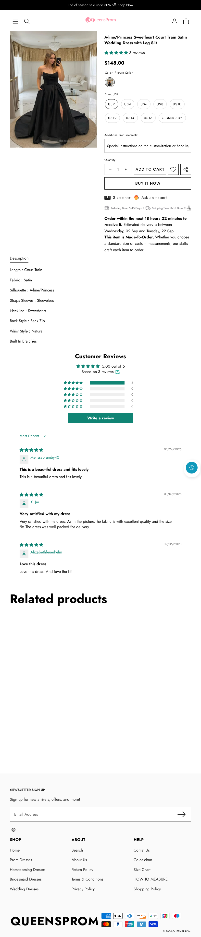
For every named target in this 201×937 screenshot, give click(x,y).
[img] (31, 450)
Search (77, 850)
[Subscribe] (181, 814)
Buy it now (148, 183)
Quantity (109, 160)
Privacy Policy (83, 889)
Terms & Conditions (87, 879)
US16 (148, 117)
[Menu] (15, 21)
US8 (160, 104)
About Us (79, 860)
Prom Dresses (21, 860)
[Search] (26, 21)
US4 (127, 104)
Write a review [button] (100, 418)
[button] (185, 21)
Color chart (143, 860)
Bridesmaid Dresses (25, 879)
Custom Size (172, 117)
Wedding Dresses (24, 889)
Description (19, 258)
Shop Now (125, 4)
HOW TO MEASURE (151, 879)
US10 (177, 104)
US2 (111, 104)
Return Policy (82, 869)
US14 (130, 117)
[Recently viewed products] (192, 468)
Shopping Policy (147, 889)
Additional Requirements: (121, 135)
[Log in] (174, 21)
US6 (143, 104)
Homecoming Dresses (27, 869)
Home (15, 850)
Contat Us (142, 850)
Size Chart (142, 869)
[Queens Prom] (100, 21)
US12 (112, 117)
